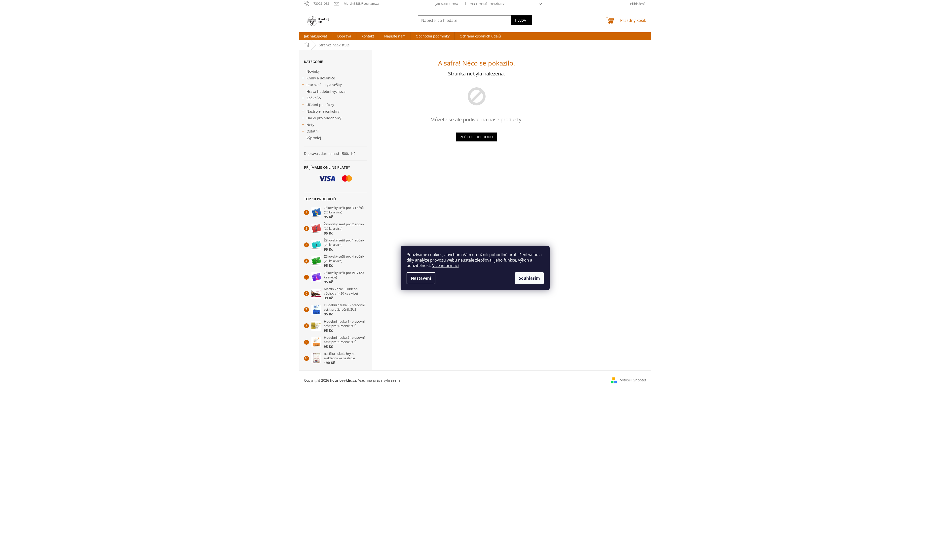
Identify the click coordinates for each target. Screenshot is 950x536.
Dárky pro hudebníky (323, 118)
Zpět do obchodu (476, 136)
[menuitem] (315, 36)
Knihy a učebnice (320, 78)
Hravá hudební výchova (325, 91)
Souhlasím (529, 278)
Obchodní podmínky (487, 4)
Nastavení (421, 278)
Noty (310, 124)
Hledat (521, 20)
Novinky (313, 71)
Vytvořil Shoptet (633, 380)
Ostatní (312, 131)
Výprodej (313, 137)
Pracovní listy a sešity (324, 84)
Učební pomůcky (320, 104)
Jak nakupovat (447, 4)
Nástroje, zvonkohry (323, 111)
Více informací (445, 265)
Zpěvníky (313, 98)
